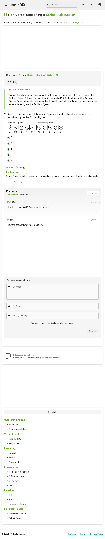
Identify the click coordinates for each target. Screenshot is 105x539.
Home (6, 22)
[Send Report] (21, 182)
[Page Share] (82, 4)
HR (10, 499)
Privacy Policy (96, 534)
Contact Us (73, 534)
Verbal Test (14, 443)
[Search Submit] (48, 5)
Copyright (84, 534)
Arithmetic (14, 424)
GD (10, 495)
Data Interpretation (18, 429)
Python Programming (19, 471)
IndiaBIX (18, 4)
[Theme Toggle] (91, 4)
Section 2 (48, 22)
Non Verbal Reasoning (22, 22)
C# (16, 481)
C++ (11, 481)
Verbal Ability (15, 439)
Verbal (12, 457)
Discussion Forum (64, 22)
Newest (94, 193)
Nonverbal (14, 462)
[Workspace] (15, 182)
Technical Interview (18, 504)
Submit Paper (15, 518)
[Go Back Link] (8, 182)
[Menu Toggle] (6, 5)
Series (38, 22)
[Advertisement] (52, 47)
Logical (12, 453)
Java (11, 485)
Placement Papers (17, 513)
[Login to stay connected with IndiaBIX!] (99, 4)
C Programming (16, 476)
